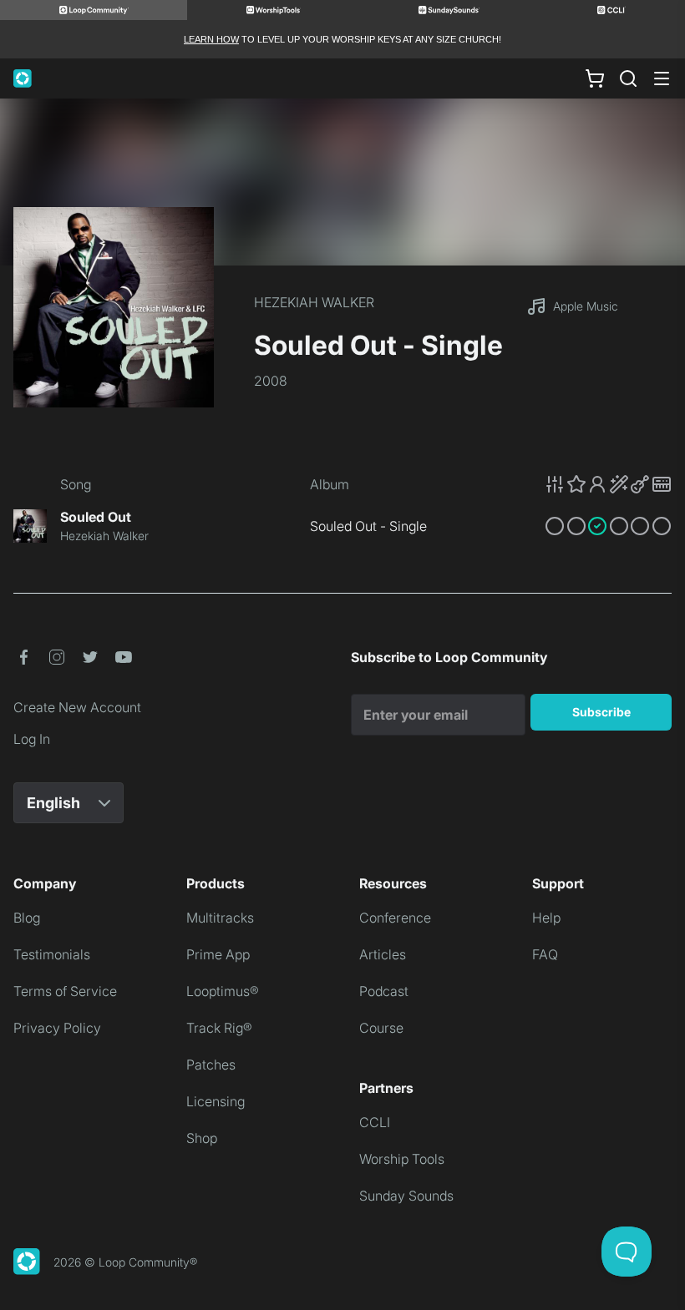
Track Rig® (219, 1027)
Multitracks (220, 917)
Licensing (215, 1101)
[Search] (628, 78)
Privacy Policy (57, 1027)
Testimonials (51, 954)
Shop (201, 1138)
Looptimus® (222, 991)
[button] (608, 484)
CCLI (374, 1122)
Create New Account (77, 707)
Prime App (218, 954)
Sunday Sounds (406, 1195)
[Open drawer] (662, 78)
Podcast (383, 991)
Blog (26, 917)
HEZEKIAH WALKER (314, 302)
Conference (395, 917)
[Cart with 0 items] (595, 78)
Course (381, 1027)
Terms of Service (65, 991)
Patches (211, 1064)
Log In (31, 739)
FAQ (545, 954)
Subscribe (601, 712)
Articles (382, 954)
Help (546, 917)
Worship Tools (401, 1159)
